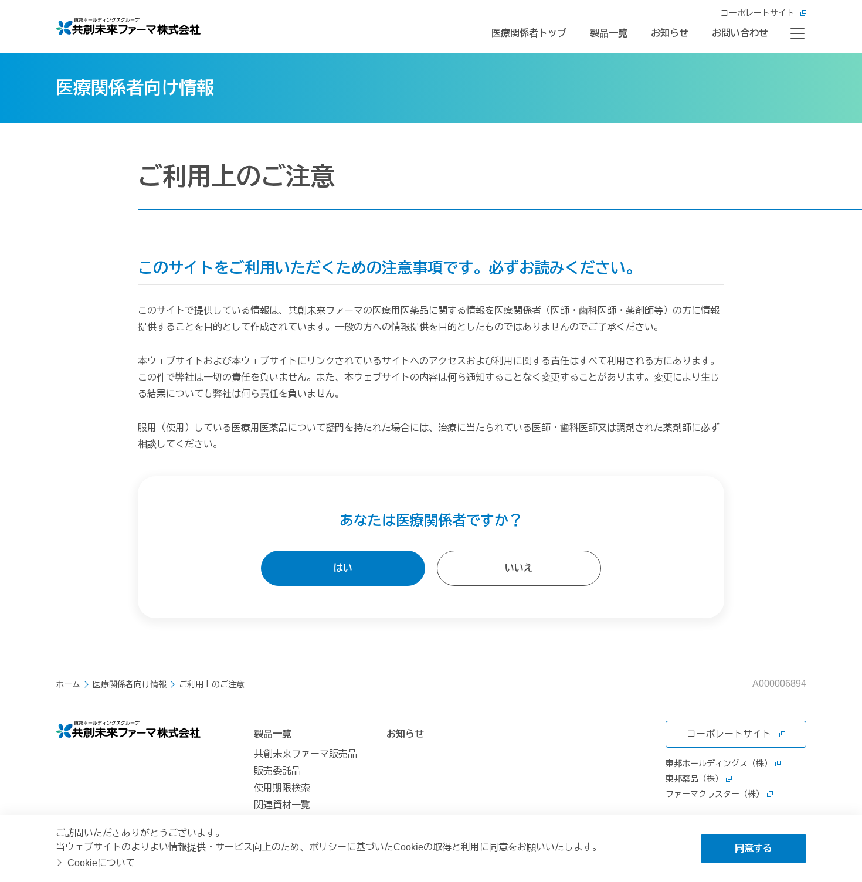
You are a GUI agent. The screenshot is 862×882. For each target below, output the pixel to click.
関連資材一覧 (282, 805)
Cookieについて (101, 863)
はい (343, 568)
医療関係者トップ (528, 33)
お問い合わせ (740, 33)
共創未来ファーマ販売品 (305, 754)
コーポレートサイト (758, 13)
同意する (753, 848)
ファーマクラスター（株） (715, 794)
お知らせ (669, 33)
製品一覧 (608, 33)
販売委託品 (277, 771)
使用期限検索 (282, 788)
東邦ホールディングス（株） (719, 763)
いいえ (519, 568)
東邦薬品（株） (694, 778)
